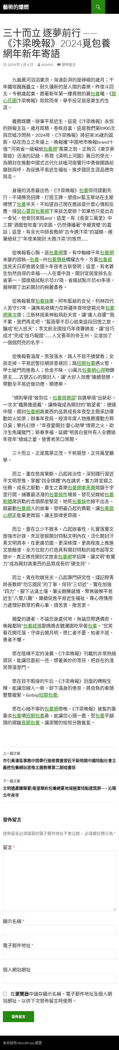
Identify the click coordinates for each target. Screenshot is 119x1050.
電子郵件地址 (18, 945)
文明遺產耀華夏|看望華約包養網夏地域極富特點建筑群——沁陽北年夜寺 (59, 788)
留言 (9, 847)
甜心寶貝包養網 (33, 211)
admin (47, 64)
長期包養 (30, 722)
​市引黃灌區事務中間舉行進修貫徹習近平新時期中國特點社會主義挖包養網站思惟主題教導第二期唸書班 (59, 760)
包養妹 (42, 301)
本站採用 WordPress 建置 (22, 1043)
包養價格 (56, 259)
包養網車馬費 (81, 487)
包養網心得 (93, 370)
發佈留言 (69, 64)
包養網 (50, 148)
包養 (95, 93)
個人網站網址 (17, 969)
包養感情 (32, 625)
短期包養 (86, 363)
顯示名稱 (13, 921)
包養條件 (58, 494)
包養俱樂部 (64, 397)
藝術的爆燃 (16, 7)
